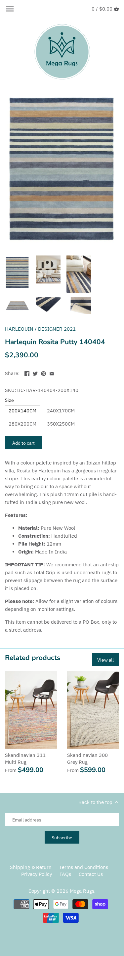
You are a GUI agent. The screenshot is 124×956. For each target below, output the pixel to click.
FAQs (65, 874)
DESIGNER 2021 (57, 329)
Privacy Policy (36, 874)
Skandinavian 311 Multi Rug (25, 758)
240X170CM (61, 410)
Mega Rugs (82, 891)
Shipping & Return (31, 867)
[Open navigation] (10, 9)
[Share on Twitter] (35, 373)
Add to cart (23, 443)
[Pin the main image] (43, 373)
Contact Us (91, 874)
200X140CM (22, 410)
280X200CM (22, 424)
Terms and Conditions (83, 867)
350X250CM (61, 424)
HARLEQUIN (19, 329)
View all (105, 660)
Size (9, 400)
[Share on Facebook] (26, 373)
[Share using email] (51, 373)
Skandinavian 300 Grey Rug (87, 758)
